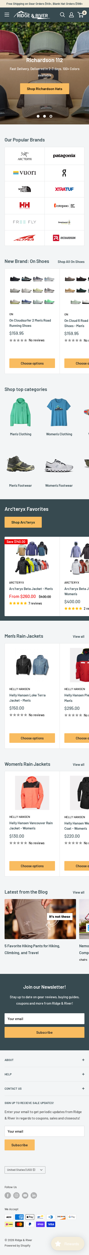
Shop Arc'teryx (23, 522)
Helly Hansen (19, 689)
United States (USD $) (21, 1170)
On (11, 314)
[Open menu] (7, 14)
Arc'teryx (16, 582)
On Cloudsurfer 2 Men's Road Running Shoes (30, 323)
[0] (81, 15)
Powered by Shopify (17, 1245)
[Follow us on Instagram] (16, 1195)
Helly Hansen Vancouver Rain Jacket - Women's (31, 825)
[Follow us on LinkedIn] (34, 1195)
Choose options (32, 363)
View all (78, 636)
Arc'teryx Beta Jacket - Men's (31, 589)
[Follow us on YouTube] (25, 1195)
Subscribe (44, 1032)
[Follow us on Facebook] (8, 1195)
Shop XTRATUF (45, 85)
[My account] (71, 14)
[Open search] (62, 14)
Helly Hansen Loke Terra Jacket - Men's (27, 697)
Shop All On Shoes (71, 262)
